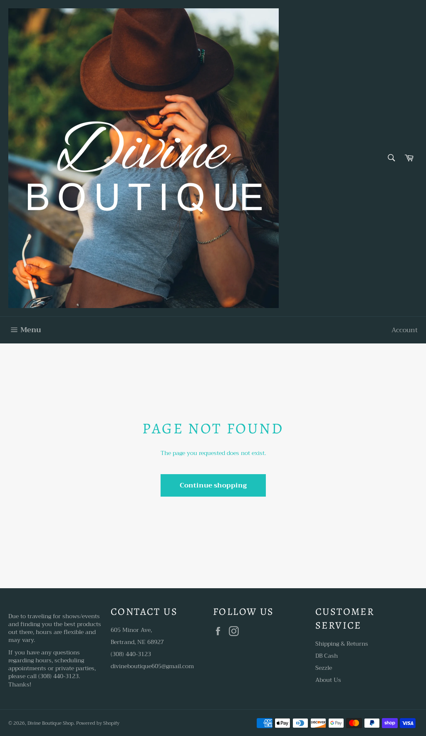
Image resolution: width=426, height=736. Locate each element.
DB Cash (326, 656)
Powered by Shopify (97, 723)
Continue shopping (213, 485)
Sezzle (323, 668)
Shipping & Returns (341, 644)
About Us (328, 680)
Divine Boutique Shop (50, 723)
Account (404, 330)
